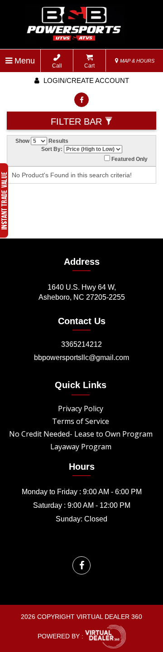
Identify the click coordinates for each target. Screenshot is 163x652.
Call (57, 66)
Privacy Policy (80, 409)
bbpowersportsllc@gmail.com (81, 357)
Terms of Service (80, 421)
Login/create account (85, 80)
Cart (89, 66)
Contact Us (81, 321)
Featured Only (129, 159)
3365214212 (81, 344)
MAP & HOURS (136, 60)
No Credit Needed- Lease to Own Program (81, 434)
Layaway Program (80, 447)
